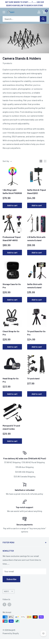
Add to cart (12, 205)
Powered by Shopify (11, 633)
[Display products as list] (45, 161)
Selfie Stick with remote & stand (34, 286)
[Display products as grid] (41, 161)
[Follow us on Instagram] (9, 604)
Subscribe (11, 579)
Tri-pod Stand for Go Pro (36, 333)
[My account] (39, 12)
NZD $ (6, 591)
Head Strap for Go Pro (11, 380)
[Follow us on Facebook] (4, 604)
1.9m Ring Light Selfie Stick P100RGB (12, 191)
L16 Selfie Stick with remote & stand (36, 238)
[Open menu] (4, 12)
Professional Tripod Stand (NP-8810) (12, 238)
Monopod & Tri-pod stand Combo (11, 427)
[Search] (43, 19)
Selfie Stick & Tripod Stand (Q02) (36, 191)
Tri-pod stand (33, 378)
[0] (44, 12)
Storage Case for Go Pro (12, 286)
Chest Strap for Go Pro (11, 333)
